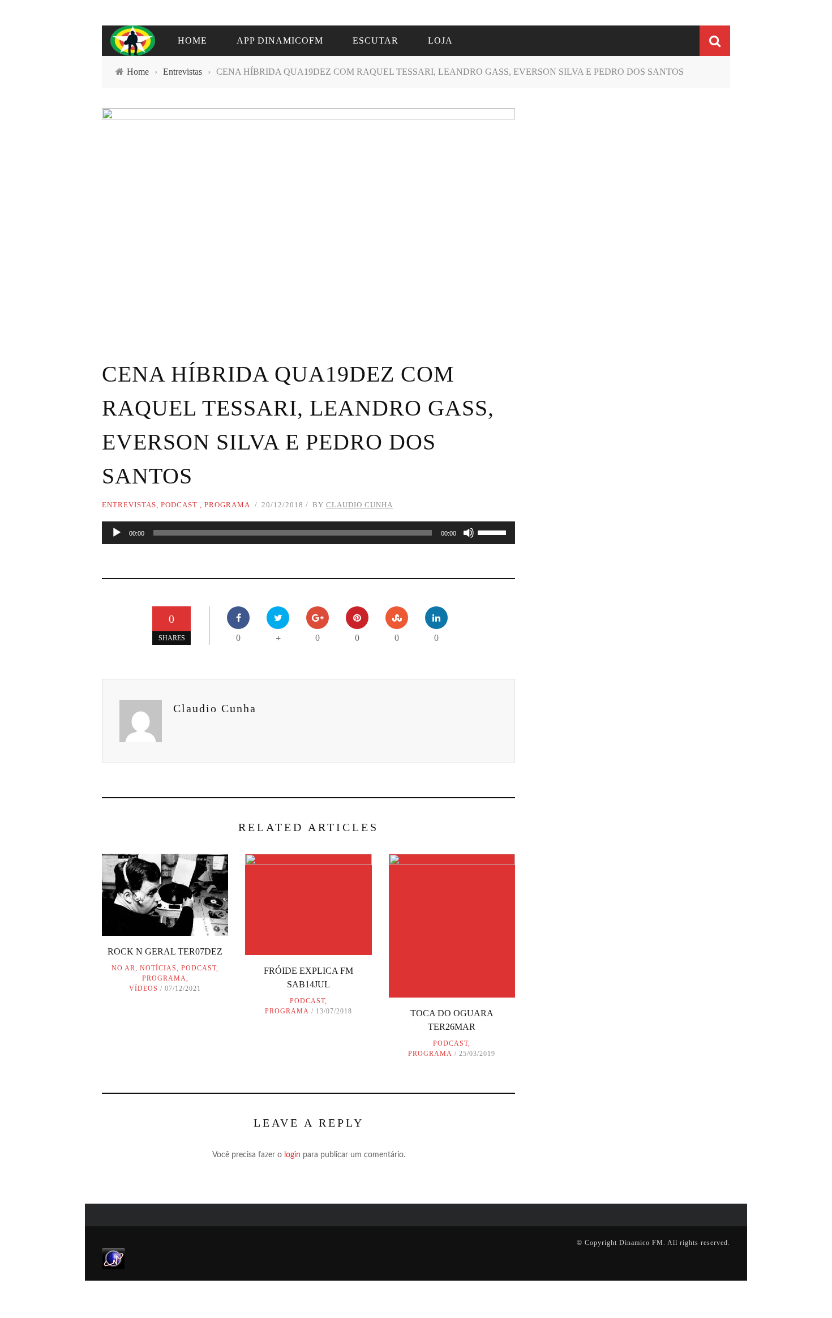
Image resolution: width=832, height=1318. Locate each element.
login (292, 1155)
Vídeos (143, 988)
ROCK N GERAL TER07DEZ (165, 951)
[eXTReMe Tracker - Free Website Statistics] (113, 1258)
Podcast (179, 504)
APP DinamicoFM (280, 40)
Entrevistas (129, 504)
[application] (308, 532)
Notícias (158, 968)
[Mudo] (468, 532)
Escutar (375, 40)
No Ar (123, 968)
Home (192, 40)
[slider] (493, 531)
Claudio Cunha (359, 504)
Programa (227, 504)
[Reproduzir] (116, 532)
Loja (440, 40)
